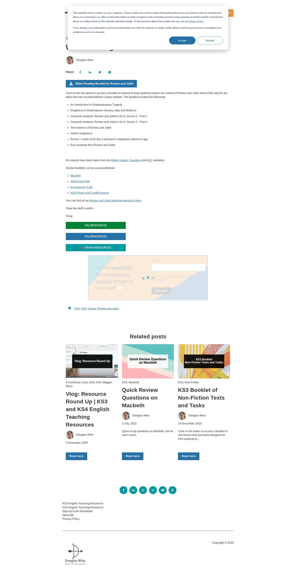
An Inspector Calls (81, 187)
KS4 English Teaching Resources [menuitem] (82, 507)
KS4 (77, 308)
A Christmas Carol (77, 382)
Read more (76, 456)
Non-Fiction (192, 382)
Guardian (135, 160)
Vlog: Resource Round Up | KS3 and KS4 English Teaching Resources (87, 409)
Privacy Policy (196, 21)
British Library (119, 160)
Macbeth (75, 175)
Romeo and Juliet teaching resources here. (115, 200)
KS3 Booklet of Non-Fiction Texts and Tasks (201, 398)
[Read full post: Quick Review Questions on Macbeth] (148, 361)
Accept (182, 40)
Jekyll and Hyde (80, 181)
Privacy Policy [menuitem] (71, 518)
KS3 (83, 308)
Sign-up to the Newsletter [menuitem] (77, 511)
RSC (150, 160)
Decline (210, 40)
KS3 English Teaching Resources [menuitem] (82, 503)
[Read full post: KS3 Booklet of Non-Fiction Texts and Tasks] (204, 361)
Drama (92, 308)
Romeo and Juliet (108, 308)
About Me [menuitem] (68, 515)
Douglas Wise (84, 59)
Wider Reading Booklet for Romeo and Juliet (104, 83)
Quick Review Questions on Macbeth (140, 398)
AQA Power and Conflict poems (89, 192)
